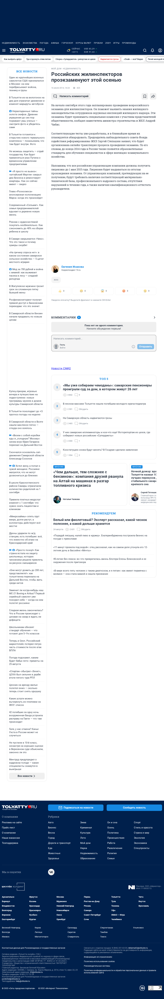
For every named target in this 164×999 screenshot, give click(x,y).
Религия (112, 853)
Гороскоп (67, 43)
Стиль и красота (143, 827)
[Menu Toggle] (4, 50)
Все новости (26, 71)
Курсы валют (83, 43)
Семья (111, 858)
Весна (51, 832)
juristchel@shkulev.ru (11, 979)
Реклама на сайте (12, 822)
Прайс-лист (8, 827)
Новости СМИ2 (61, 368)
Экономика (140, 843)
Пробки (98, 43)
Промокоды (129, 43)
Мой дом (85, 843)
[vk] (51, 872)
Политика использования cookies (99, 961)
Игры (116, 43)
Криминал (86, 827)
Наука (83, 848)
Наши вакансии (11, 837)
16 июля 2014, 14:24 (60, 88)
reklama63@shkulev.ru (138, 948)
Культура (85, 832)
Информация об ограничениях (98, 957)
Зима (83, 822)
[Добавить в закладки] (145, 96)
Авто (51, 822)
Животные (54, 853)
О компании (9, 832)
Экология (139, 837)
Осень (110, 827)
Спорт (137, 822)
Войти (62, 348)
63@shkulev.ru (36, 972)
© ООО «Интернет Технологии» (53, 988)
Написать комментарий (74, 96)
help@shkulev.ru (23, 981)
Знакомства (30, 43)
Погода (44, 43)
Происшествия (115, 837)
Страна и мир (141, 832)
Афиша (55, 43)
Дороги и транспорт (59, 843)
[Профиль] (160, 50)
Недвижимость (11, 43)
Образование (87, 858)
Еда (50, 848)
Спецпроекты (141, 848)
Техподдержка (10, 843)
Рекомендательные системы (97, 966)
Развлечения (114, 848)
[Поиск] (145, 50)
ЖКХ (56, 280)
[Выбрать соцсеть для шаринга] (153, 96)
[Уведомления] (152, 50)
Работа (111, 843)
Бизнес (52, 827)
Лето (83, 837)
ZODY (108, 43)
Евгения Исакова (73, 266)
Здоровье (53, 858)
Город (51, 837)
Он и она (112, 822)
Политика (113, 832)
